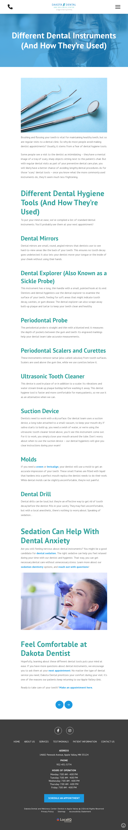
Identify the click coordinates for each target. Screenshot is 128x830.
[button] (117, 7)
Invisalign (52, 466)
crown (39, 466)
